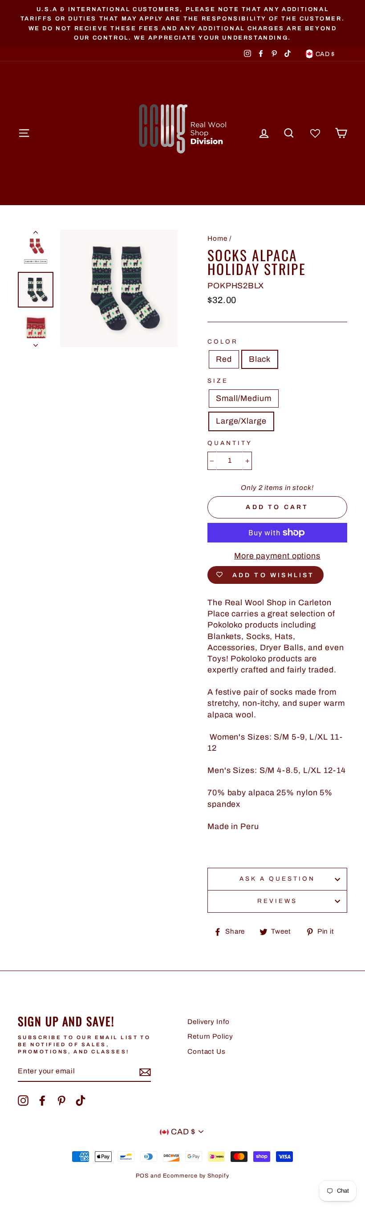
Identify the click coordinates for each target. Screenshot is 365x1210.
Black (260, 359)
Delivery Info (208, 1021)
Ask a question (277, 878)
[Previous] (35, 234)
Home (217, 238)
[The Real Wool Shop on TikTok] (80, 1100)
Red (224, 359)
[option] (182, 23)
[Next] (35, 342)
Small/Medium (244, 398)
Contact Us (206, 1051)
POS (142, 1176)
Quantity (229, 443)
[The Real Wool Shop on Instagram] (23, 1100)
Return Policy (210, 1036)
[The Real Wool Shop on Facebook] (42, 1100)
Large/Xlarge (241, 421)
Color (222, 341)
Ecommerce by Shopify (196, 1176)
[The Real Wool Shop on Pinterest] (61, 1100)
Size (217, 380)
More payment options (277, 555)
